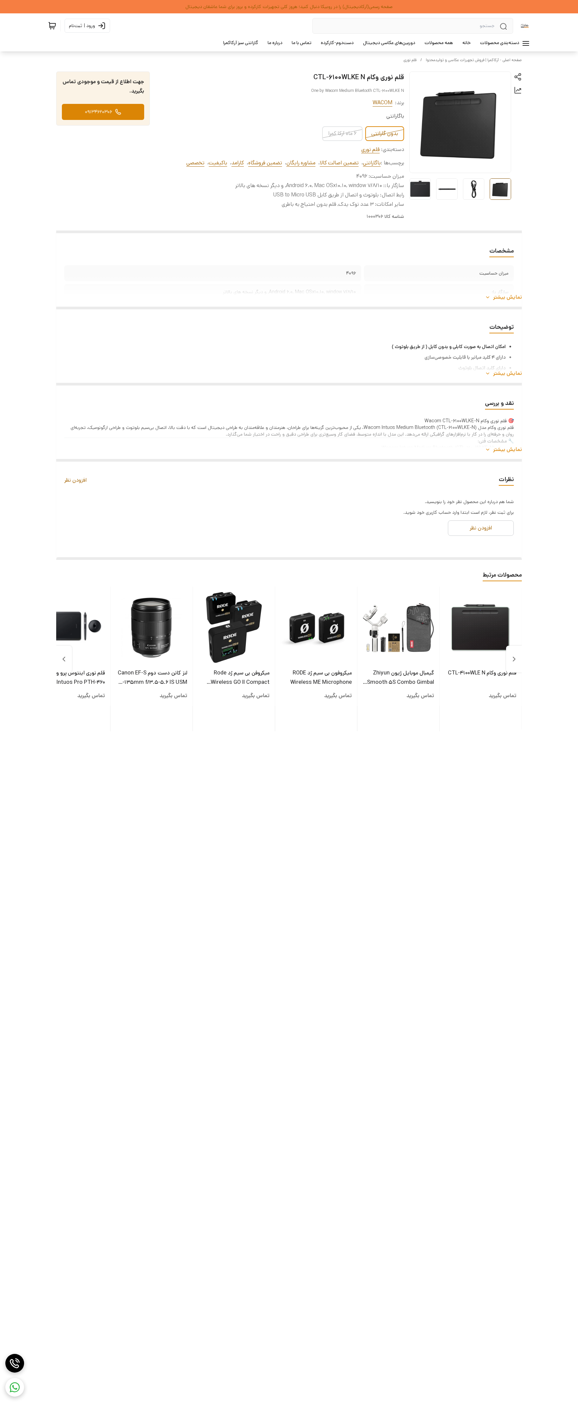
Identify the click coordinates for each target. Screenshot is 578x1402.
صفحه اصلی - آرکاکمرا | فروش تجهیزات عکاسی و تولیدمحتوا (474, 60)
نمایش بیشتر (507, 297)
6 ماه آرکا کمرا (342, 133)
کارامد (237, 163)
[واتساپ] (14, 1387)
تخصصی (195, 163)
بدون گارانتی (384, 133)
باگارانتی (372, 163)
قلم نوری (409, 60)
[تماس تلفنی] (14, 1363)
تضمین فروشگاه (265, 163)
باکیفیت (218, 163)
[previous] (514, 659)
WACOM (382, 103)
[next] (64, 659)
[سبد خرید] (52, 26)
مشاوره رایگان (300, 163)
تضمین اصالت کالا (339, 163)
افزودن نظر (75, 480)
